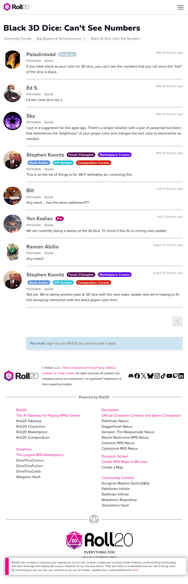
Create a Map (112, 467)
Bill (30, 190)
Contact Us (49, 373)
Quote (48, 60)
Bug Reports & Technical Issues (59, 38)
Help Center (66, 373)
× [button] (183, 562)
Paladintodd (41, 54)
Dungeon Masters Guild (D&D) (125, 483)
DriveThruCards (28, 471)
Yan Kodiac (40, 218)
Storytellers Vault (115, 505)
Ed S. (32, 87)
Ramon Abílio (42, 246)
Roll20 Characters (30, 426)
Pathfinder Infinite (116, 488)
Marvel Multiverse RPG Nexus (125, 437)
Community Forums (17, 38)
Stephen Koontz (46, 154)
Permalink (34, 60)
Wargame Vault (28, 476)
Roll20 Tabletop (28, 420)
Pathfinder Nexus (115, 420)
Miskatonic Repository (119, 499)
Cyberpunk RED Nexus (120, 448)
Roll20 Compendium (33, 437)
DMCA (110, 368)
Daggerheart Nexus (117, 426)
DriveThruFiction (29, 465)
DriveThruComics (30, 460)
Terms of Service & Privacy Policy (83, 368)
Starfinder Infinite (115, 494)
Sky (30, 115)
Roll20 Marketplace (31, 431)
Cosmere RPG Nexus (118, 442)
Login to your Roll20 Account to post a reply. (81, 343)
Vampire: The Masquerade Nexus (128, 431)
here (135, 570)
